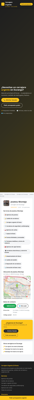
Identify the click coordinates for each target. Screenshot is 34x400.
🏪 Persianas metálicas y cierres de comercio (14, 242)
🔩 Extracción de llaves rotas (13, 267)
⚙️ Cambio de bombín (11, 260)
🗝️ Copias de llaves (10, 233)
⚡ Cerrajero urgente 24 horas (13, 222)
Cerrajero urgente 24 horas (9, 383)
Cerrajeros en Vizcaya (9, 194)
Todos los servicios (6, 390)
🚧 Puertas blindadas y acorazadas (14, 237)
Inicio (1, 194)
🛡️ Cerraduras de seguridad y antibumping (17, 226)
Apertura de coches (6, 388)
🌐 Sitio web (23, 306)
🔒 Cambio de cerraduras (12, 218)
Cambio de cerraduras (7, 381)
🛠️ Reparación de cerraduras (13, 263)
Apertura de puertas (7, 378)
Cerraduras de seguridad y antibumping (12, 385)
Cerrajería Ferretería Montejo (14, 346)
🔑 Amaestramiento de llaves (13, 256)
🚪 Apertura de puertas (11, 215)
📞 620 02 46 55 (10, 306)
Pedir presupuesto (26, 4)
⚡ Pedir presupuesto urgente (17, 398)
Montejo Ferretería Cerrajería (14, 349)
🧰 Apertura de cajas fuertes (13, 247)
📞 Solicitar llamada (10, 100)
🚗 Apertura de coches (11, 230)
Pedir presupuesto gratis (12, 105)
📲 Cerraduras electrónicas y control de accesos (16, 251)
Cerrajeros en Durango (22, 194)
